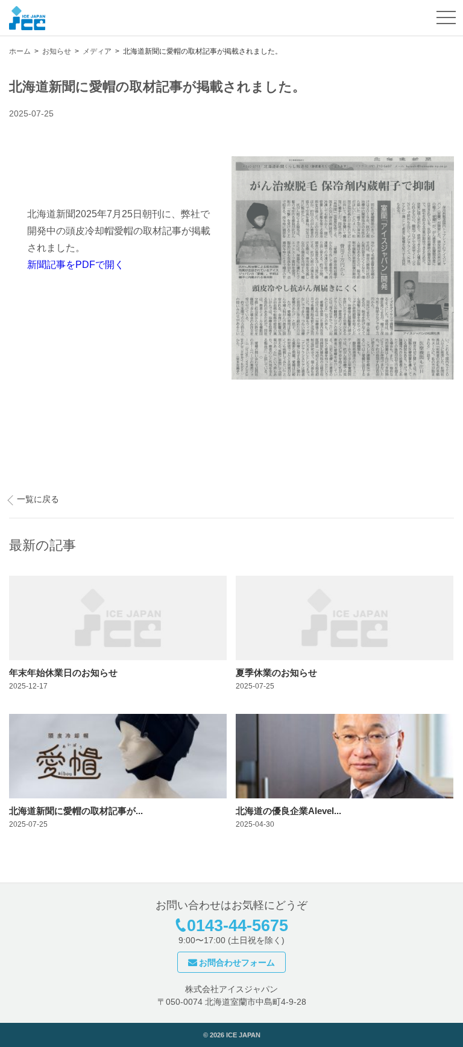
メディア (97, 51)
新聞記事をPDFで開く (75, 264)
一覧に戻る (38, 499)
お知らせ (56, 51)
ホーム (20, 51)
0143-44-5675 (237, 926)
